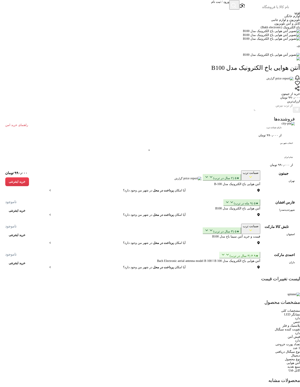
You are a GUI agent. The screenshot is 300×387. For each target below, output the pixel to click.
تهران (292, 180)
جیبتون (284, 173)
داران (292, 262)
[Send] (296, 110)
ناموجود (10, 202)
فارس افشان (285, 202)
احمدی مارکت (284, 255)
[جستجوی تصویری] (242, 6)
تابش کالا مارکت (277, 227)
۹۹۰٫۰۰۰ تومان (16, 173)
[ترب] (294, 5)
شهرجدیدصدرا (287, 209)
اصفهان (290, 234)
